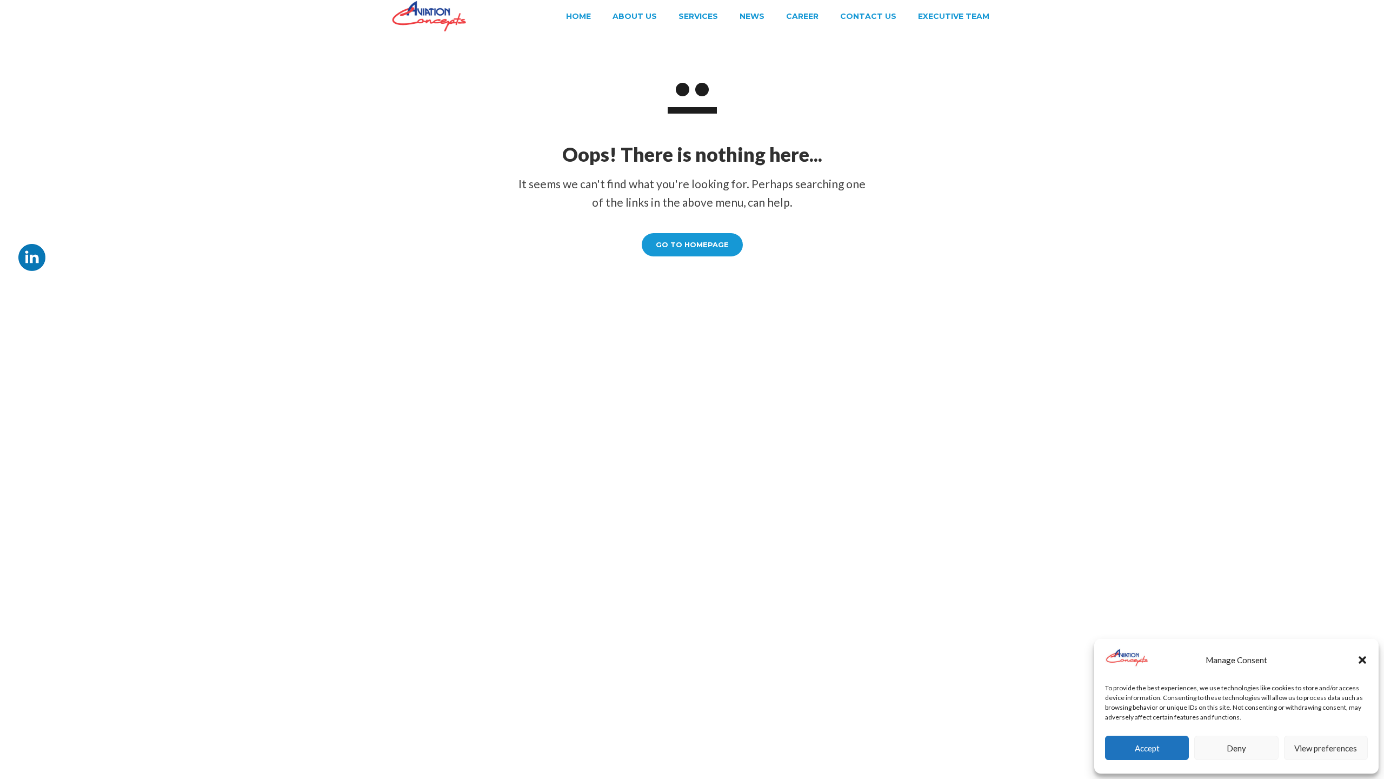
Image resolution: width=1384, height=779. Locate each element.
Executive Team (953, 16)
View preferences (1325, 748)
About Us (635, 16)
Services (698, 16)
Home (578, 16)
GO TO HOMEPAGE (692, 244)
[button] (1362, 660)
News (752, 16)
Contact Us (868, 16)
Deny (1236, 748)
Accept (1147, 748)
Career (802, 16)
